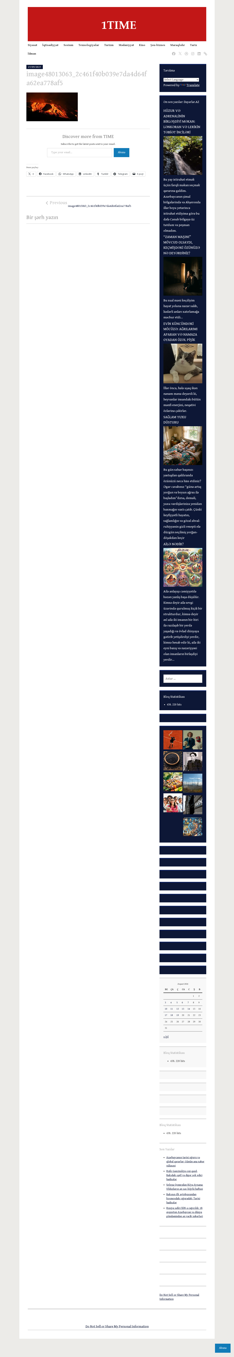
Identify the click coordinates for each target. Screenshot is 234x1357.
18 (171, 1015)
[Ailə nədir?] (182, 586)
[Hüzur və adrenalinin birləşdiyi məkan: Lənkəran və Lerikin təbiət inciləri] (182, 174)
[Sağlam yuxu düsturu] (182, 464)
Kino (142, 45)
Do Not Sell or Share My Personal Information (117, 1326)
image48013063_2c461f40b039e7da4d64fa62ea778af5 (90, 204)
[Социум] (204, 52)
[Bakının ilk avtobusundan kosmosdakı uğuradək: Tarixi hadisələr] (192, 827)
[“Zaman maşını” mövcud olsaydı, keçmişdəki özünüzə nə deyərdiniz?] (182, 294)
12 (177, 1009)
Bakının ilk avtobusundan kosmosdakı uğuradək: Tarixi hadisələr (183, 1198)
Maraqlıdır (177, 45)
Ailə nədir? (173, 544)
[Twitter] (179, 52)
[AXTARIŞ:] (182, 678)
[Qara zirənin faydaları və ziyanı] (172, 761)
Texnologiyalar (88, 45)
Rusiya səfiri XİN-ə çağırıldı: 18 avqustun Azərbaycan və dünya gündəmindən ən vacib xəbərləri (184, 1212)
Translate (193, 85)
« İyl (166, 1036)
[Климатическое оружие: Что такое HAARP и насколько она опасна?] (192, 784)
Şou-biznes (157, 45)
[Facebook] (173, 52)
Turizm (109, 45)
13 (183, 1009)
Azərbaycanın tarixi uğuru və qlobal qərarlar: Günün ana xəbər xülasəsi (185, 1161)
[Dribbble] (185, 52)
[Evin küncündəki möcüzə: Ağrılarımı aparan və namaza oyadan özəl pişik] (182, 382)
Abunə (121, 152)
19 (177, 1015)
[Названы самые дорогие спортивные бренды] (172, 740)
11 (171, 1009)
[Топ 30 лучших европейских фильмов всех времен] (192, 740)
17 (166, 1015)
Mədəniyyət (126, 45)
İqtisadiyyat (50, 45)
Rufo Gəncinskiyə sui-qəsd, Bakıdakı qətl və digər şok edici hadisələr (184, 1175)
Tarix (193, 45)
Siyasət (32, 45)
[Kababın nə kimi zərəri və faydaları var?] (172, 782)
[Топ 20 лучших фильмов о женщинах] (172, 803)
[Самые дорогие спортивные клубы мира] (192, 805)
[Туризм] (172, 824)
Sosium (68, 45)
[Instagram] (192, 52)
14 (189, 1009)
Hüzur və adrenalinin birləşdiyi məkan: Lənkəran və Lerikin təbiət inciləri (181, 121)
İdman (32, 53)
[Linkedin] (198, 52)
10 (166, 1009)
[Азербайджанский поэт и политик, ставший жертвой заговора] (192, 762)
